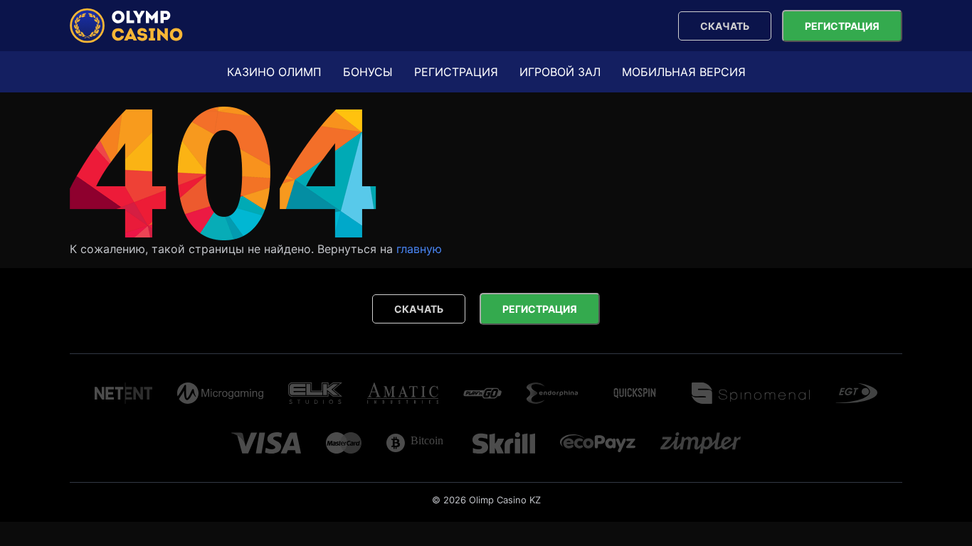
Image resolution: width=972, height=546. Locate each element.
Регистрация (842, 26)
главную (419, 249)
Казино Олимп (274, 72)
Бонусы (368, 72)
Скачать (724, 26)
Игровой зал (560, 72)
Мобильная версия (684, 72)
